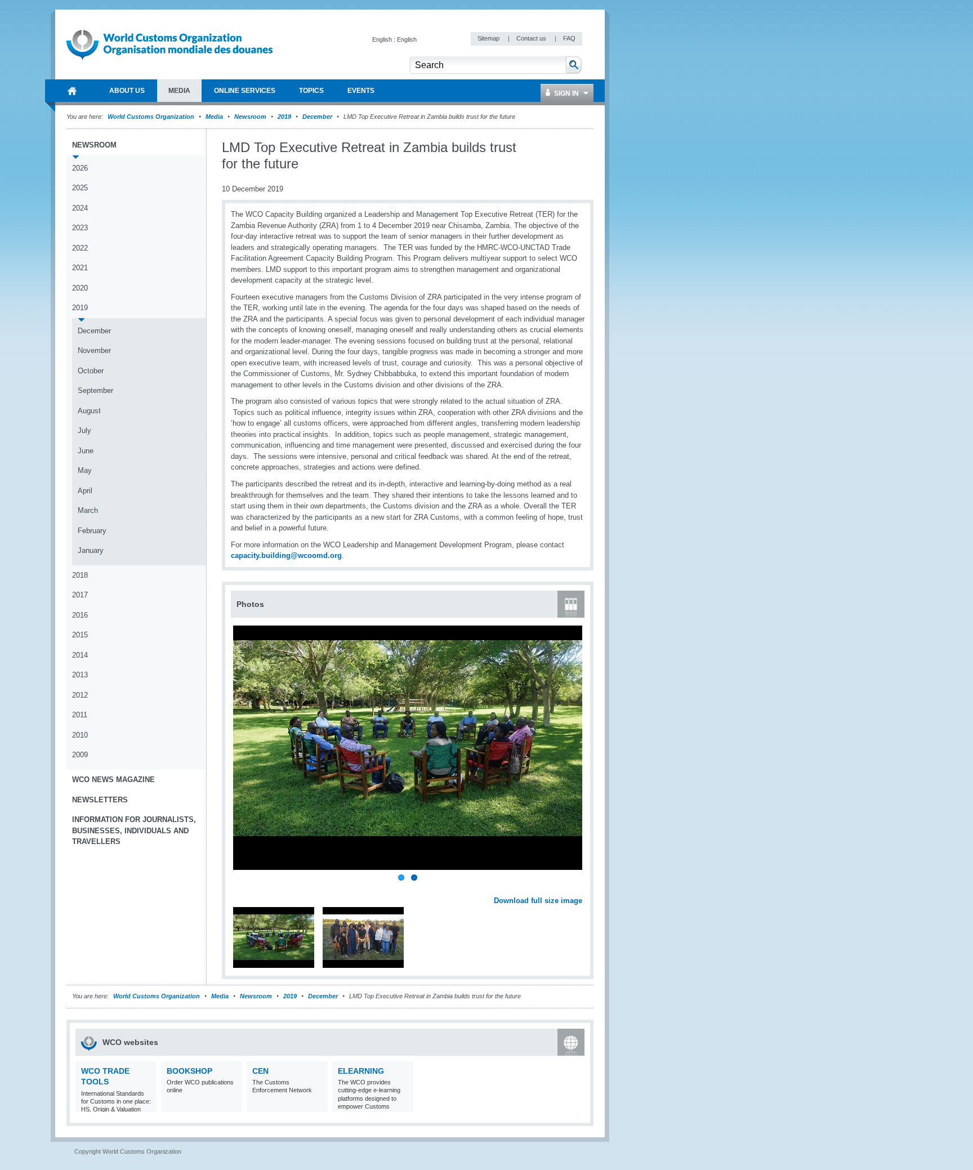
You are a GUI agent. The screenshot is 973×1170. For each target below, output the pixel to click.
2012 (80, 695)
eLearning (361, 1070)
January (91, 550)
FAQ (569, 38)
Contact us (532, 38)
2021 (80, 268)
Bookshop (189, 1070)
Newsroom (250, 116)
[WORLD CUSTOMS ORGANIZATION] (72, 90)
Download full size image (538, 900)
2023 (80, 228)
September (95, 390)
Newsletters (100, 800)
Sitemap (489, 38)
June (85, 450)
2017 (80, 595)
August (89, 411)
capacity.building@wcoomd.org (286, 555)
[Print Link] (547, 148)
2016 (80, 615)
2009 (80, 755)
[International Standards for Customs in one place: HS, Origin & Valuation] (147, 1105)
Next (580, 888)
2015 (80, 635)
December (317, 116)
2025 (80, 188)
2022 (80, 248)
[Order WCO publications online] (232, 1105)
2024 (80, 208)
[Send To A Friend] (582, 148)
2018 (80, 575)
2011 (79, 715)
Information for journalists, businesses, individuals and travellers (134, 830)
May (85, 470)
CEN (260, 1070)
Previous (242, 888)
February (92, 530)
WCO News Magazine (113, 779)
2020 (80, 288)
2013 (80, 675)
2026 (80, 168)
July (84, 430)
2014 (80, 655)
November (94, 350)
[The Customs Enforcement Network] (318, 1105)
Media (214, 116)
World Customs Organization (152, 116)
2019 (284, 116)
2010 (80, 735)
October (91, 371)
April (85, 490)
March (88, 510)
